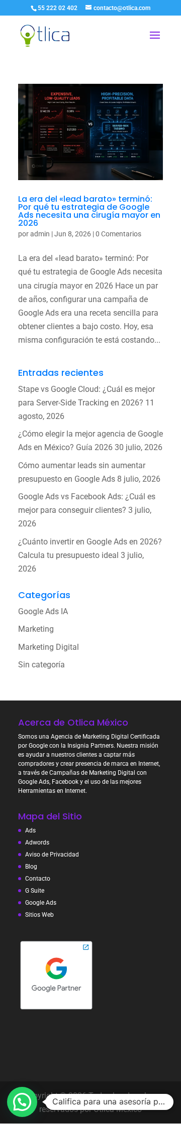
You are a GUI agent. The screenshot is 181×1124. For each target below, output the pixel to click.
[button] (22, 1102)
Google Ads (40, 902)
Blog (31, 866)
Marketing (36, 629)
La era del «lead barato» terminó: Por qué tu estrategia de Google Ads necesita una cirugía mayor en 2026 (89, 211)
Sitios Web (39, 914)
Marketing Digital (48, 647)
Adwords (37, 842)
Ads (30, 830)
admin (40, 234)
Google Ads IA (43, 611)
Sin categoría (41, 664)
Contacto (37, 878)
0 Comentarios (118, 234)
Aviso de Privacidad (52, 854)
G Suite (34, 890)
